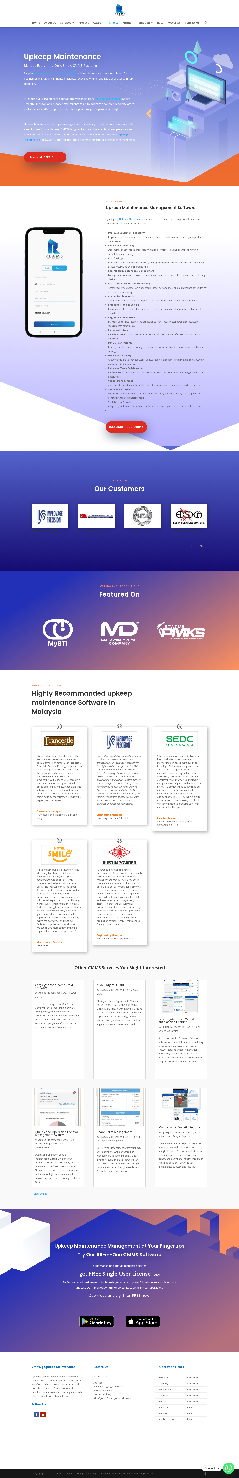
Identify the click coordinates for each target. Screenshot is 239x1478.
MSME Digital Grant (110, 985)
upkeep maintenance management (55, 73)
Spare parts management (110, 1140)
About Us (50, 22)
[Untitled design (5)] (142, 528)
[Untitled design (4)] (189, 528)
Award (97, 22)
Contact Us (192, 22)
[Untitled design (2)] (96, 528)
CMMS (38, 996)
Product (84, 22)
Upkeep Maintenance (49, 992)
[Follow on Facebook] (36, 1414)
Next (203, 546)
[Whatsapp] (228, 1468)
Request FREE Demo (45, 157)
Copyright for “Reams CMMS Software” (54, 986)
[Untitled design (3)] (50, 528)
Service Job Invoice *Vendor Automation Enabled (178, 1020)
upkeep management (108, 99)
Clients (113, 22)
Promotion (143, 22)
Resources (174, 22)
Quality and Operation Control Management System (56, 1133)
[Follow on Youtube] (43, 1414)
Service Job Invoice (168, 1030)
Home (36, 22)
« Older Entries (39, 1193)
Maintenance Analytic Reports (179, 1127)
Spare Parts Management (115, 1132)
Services (65, 22)
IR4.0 (160, 22)
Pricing (127, 22)
